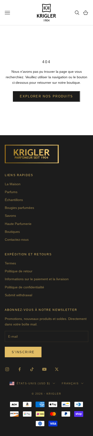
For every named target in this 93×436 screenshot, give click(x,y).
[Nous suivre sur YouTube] (44, 369)
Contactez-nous (17, 239)
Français (70, 383)
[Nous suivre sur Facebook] (19, 369)
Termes (10, 263)
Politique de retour (18, 271)
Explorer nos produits (46, 96)
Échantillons (14, 200)
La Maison (13, 184)
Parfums (11, 192)
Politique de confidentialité (24, 287)
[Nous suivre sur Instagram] (7, 369)
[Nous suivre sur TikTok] (32, 369)
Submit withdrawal (18, 295)
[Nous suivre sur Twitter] (56, 369)
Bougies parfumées (19, 208)
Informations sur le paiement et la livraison (37, 279)
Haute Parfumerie (18, 224)
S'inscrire (23, 352)
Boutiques (12, 232)
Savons (10, 216)
